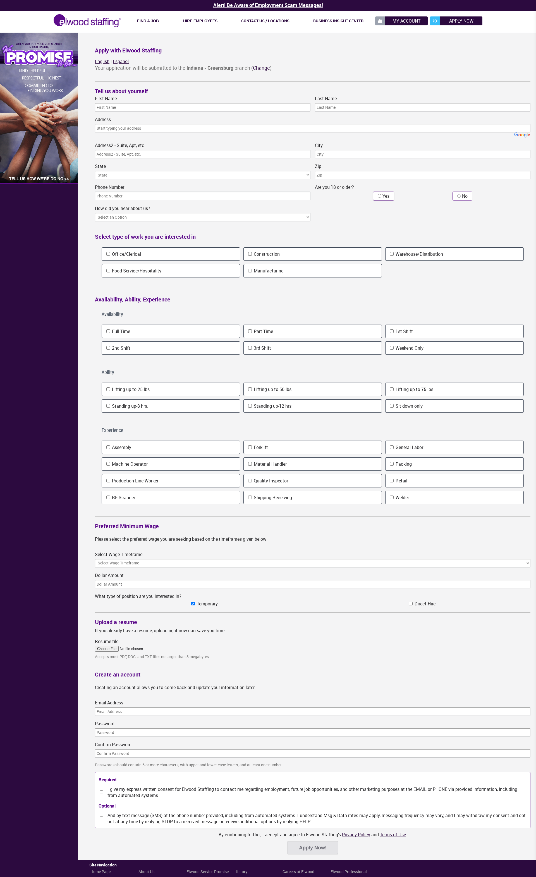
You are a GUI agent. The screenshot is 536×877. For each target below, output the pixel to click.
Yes (385, 196)
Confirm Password (113, 744)
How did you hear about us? (122, 208)
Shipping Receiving (272, 497)
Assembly (121, 447)
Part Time (263, 331)
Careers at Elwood (298, 871)
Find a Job (148, 21)
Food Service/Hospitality (136, 271)
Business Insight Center (338, 20)
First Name (106, 98)
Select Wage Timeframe (118, 554)
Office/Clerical (126, 254)
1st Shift (403, 331)
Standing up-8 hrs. (129, 406)
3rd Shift (262, 348)
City (319, 145)
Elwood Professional (349, 871)
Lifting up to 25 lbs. (131, 389)
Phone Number (109, 187)
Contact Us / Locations (265, 20)
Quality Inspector (270, 481)
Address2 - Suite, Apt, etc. (120, 145)
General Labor (408, 447)
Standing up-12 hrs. (273, 406)
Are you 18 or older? (334, 187)
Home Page (100, 871)
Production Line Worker (134, 481)
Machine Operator (129, 464)
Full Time (120, 331)
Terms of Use (393, 835)
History (240, 871)
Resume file (106, 641)
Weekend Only (408, 348)
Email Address (109, 703)
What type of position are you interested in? (138, 596)
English (102, 61)
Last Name (326, 98)
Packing (403, 464)
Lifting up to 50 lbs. (273, 389)
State (100, 166)
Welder (401, 497)
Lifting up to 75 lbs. (414, 389)
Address (103, 119)
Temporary (207, 604)
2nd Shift (120, 348)
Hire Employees (200, 21)
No (464, 196)
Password (104, 724)
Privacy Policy (356, 835)
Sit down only (408, 406)
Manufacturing (268, 271)
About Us (146, 871)
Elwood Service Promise (207, 871)
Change (261, 67)
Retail (400, 481)
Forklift (260, 447)
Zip (318, 166)
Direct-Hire (424, 604)
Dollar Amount (109, 575)
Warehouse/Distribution (418, 254)
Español (121, 61)
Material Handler (270, 464)
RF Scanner (123, 497)
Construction (266, 254)
